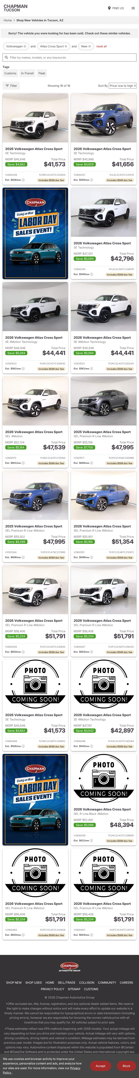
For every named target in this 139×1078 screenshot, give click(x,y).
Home (8, 20)
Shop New (14, 982)
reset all (101, 46)
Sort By (103, 85)
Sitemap (74, 989)
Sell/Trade (66, 982)
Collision (86, 982)
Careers (126, 982)
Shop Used (33, 982)
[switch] (133, 8)
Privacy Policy (52, 989)
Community (107, 982)
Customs (91, 989)
